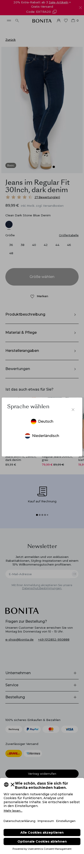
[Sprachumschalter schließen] (73, 409)
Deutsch (45, 421)
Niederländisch (45, 436)
